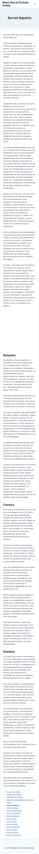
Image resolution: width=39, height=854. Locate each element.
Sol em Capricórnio (14, 811)
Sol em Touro (12, 830)
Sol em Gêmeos (13, 816)
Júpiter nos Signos (14, 794)
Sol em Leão (12, 819)
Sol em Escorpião (13, 813)
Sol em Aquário (13, 805)
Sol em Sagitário (13, 827)
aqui (15, 37)
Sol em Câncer (12, 808)
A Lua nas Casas (14, 792)
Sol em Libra (12, 821)
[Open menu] (35, 3)
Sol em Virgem (12, 832)
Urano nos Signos (14, 835)
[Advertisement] (19, 329)
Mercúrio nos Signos (15, 797)
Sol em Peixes (12, 824)
